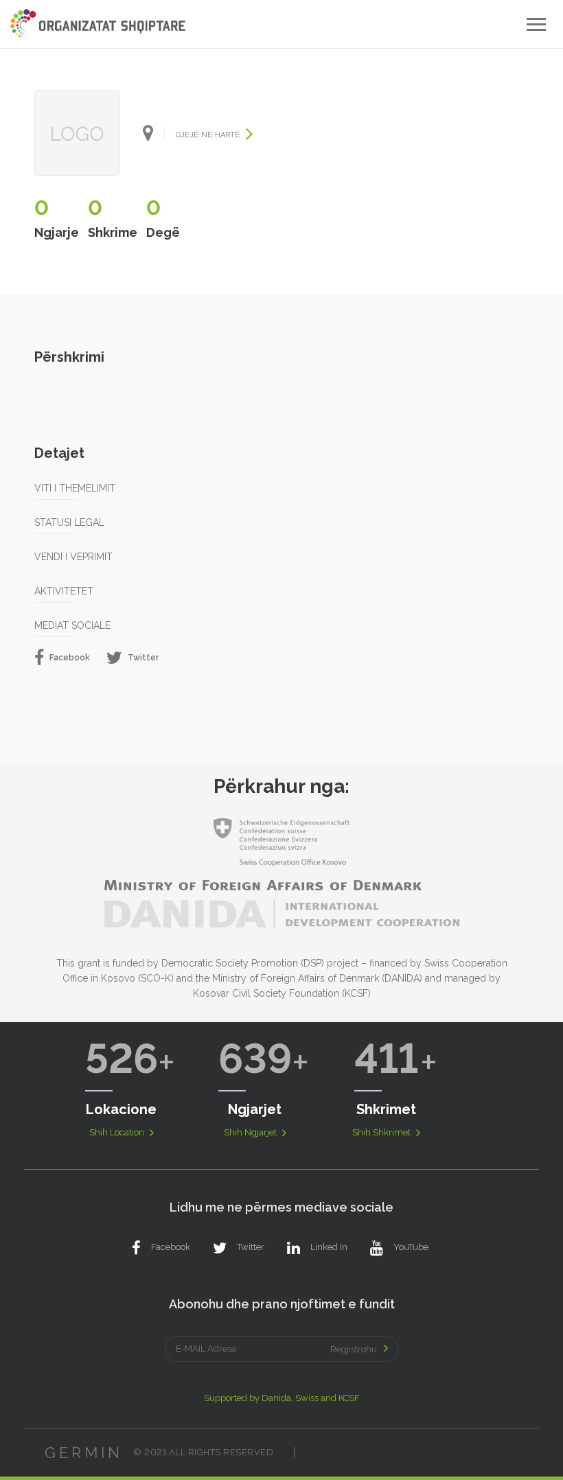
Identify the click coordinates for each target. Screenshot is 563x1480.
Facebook (68, 657)
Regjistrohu (353, 1349)
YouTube (410, 1247)
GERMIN (84, 1452)
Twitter (142, 657)
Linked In (328, 1247)
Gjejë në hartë (209, 134)
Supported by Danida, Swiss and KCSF (282, 1398)
